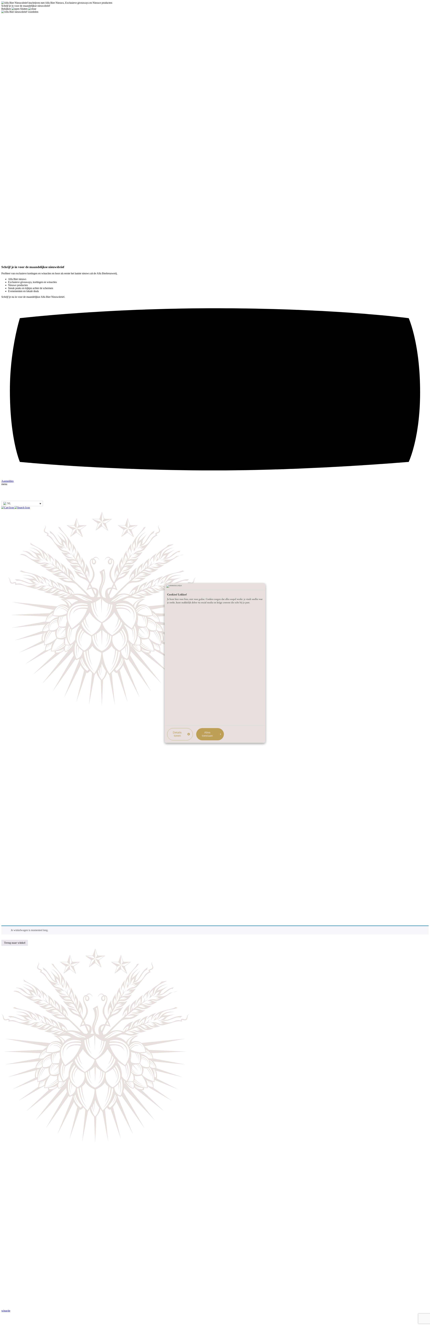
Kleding (12, 840)
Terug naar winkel (14, 942)
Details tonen (177, 734)
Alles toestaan (207, 734)
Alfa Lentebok (16, 747)
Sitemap (5, 1324)
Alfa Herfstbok (16, 743)
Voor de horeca (16, 858)
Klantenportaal (16, 881)
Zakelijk (5, 482)
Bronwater (13, 779)
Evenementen (15, 808)
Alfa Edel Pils (15, 735)
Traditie (5, 479)
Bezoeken (6, 470)
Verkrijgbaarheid (17, 787)
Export (11, 877)
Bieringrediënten (17, 775)
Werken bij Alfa (16, 895)
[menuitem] (22, 503)
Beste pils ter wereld (19, 768)
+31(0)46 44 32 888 (12, 1209)
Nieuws (12, 908)
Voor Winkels (15, 866)
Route (4, 1202)
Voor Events (14, 862)
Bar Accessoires (16, 833)
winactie (5, 1310)
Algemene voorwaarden (21, 844)
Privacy (5, 1321)
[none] (22, 503)
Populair (12, 826)
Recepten (13, 912)
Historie (12, 783)
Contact (12, 916)
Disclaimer (7, 1318)
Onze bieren (7, 473)
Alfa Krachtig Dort (18, 739)
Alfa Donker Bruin (18, 750)
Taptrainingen (15, 869)
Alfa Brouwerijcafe (18, 804)
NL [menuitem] (9, 503)
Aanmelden (14, 1300)
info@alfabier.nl (9, 1216)
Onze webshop (16, 822)
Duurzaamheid (16, 873)
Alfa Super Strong (17, 754)
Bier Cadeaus (15, 837)
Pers (10, 920)
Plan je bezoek (16, 800)
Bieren (11, 829)
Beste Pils (13, 1306)
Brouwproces (15, 772)
